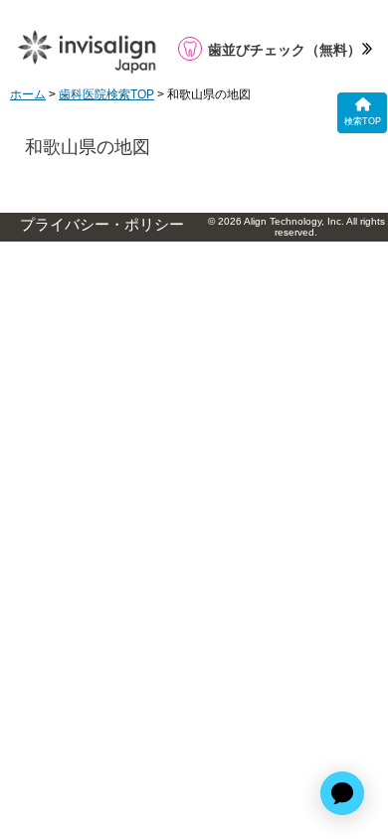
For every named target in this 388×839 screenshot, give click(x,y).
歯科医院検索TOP (106, 94)
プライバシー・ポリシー (102, 225)
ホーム (28, 94)
